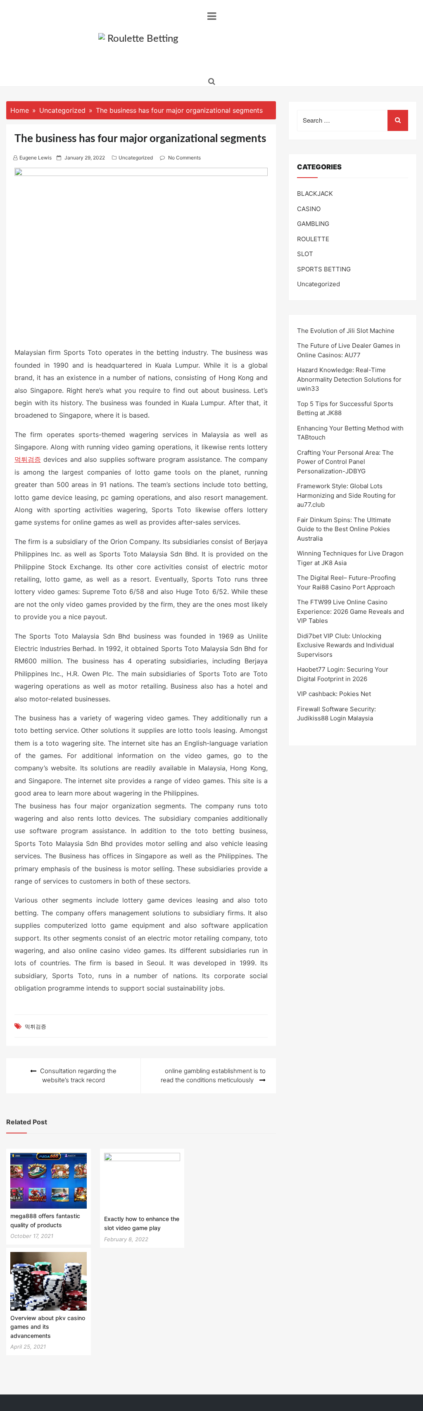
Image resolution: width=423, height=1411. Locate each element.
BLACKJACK (315, 193)
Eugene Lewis (35, 157)
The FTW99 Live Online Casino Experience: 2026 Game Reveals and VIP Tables (350, 611)
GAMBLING (313, 224)
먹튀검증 (27, 459)
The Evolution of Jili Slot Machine (345, 331)
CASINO (309, 209)
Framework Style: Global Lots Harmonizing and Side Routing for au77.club (346, 495)
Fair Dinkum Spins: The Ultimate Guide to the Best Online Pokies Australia (344, 529)
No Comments (184, 157)
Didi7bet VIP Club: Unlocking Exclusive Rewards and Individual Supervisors (345, 645)
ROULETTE (313, 239)
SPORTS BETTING (324, 269)
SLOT (305, 254)
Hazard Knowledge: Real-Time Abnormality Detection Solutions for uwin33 (349, 379)
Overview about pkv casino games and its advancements (47, 1326)
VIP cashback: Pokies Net (334, 694)
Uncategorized (136, 157)
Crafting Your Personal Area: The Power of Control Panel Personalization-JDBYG (345, 462)
